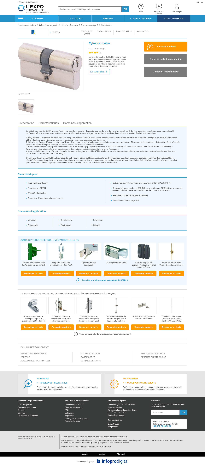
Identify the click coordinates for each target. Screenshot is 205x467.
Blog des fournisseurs (74, 407)
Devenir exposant (25, 404)
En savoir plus (97, 72)
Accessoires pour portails (35, 361)
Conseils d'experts (72, 421)
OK (125, 9)
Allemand (121, 454)
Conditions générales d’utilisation (121, 404)
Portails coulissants (153, 353)
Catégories (69, 413)
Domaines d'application (77, 123)
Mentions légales (115, 407)
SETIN (56, 32)
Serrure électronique (153, 357)
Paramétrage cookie (116, 415)
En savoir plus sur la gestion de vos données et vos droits (122, 411)
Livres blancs (82, 418)
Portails (25, 357)
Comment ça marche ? (74, 404)
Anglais (102, 454)
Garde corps (88, 357)
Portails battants (91, 361)
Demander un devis (33, 273)
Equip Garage (113, 424)
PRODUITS (87, 32)
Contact (21, 410)
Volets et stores (90, 353)
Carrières (21, 413)
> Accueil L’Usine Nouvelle (28, 2)
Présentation (26, 123)
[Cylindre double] (50, 66)
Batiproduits (113, 427)
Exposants (69, 416)
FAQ (67, 410)
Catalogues (69, 418)
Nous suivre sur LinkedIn (28, 416)
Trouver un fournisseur (27, 407)
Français (84, 454)
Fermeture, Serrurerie (33, 353)
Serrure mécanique (97, 49)
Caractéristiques (49, 123)
